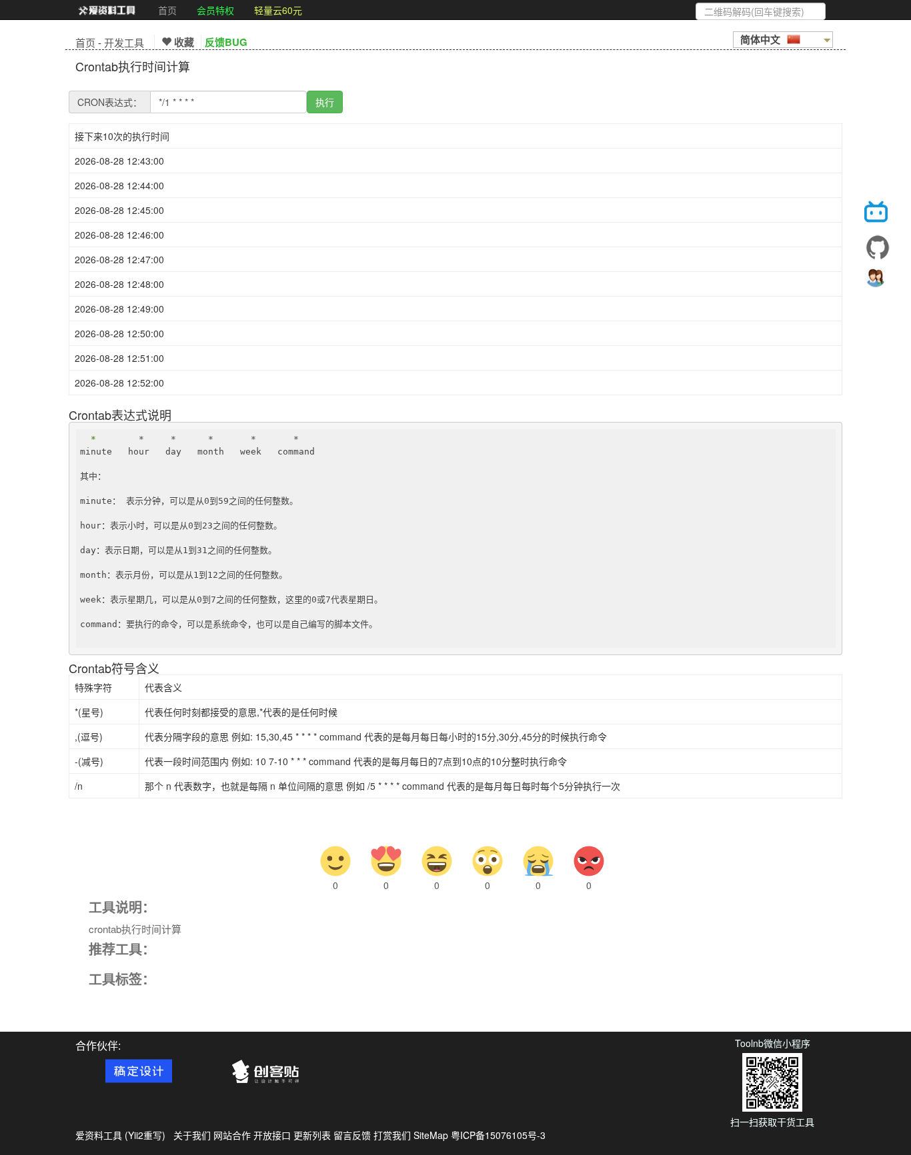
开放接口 (272, 1135)
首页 (167, 10)
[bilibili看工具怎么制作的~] (877, 214)
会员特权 (215, 10)
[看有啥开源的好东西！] (877, 247)
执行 (324, 102)
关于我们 (192, 1135)
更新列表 (312, 1135)
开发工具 (124, 42)
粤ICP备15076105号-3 (498, 1135)
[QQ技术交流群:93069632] (877, 281)
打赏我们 (392, 1135)
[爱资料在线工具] (106, 10)
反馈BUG (226, 42)
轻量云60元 (278, 10)
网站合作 (232, 1135)
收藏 (182, 42)
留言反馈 (352, 1135)
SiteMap (430, 1135)
